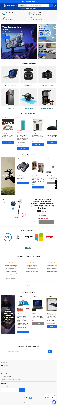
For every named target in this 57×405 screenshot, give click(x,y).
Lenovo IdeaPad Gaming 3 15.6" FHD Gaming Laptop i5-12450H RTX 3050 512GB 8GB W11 (37, 317)
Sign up (22, 390)
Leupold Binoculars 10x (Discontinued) (22, 177)
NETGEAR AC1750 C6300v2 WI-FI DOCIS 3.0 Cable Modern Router (38, 137)
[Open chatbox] (54, 402)
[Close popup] (54, 395)
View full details (42, 215)
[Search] (51, 5)
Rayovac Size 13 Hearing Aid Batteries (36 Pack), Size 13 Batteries (8, 137)
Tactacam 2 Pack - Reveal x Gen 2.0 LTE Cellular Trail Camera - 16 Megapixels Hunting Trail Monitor (38, 179)
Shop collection (28, 338)
